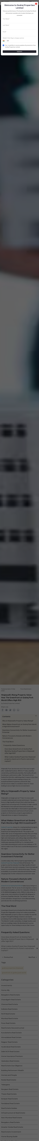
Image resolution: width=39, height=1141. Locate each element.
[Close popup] (36, 4)
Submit (19, 51)
